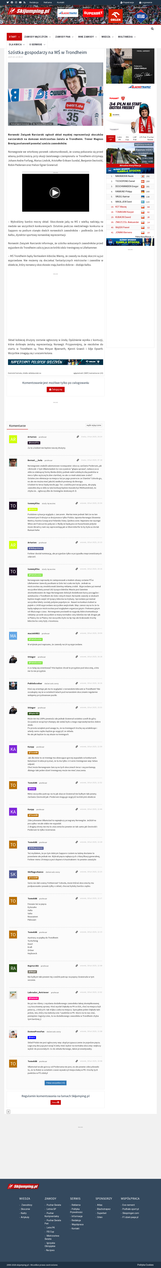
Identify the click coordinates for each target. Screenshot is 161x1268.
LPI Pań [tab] (142, 137)
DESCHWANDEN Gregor (127, 186)
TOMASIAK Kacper (124, 212)
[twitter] (8, 2)
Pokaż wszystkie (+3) (55, 1083)
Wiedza (106, 37)
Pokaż (54, 1102)
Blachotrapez (104, 1209)
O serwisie (35, 44)
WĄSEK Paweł (122, 227)
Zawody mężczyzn (36, 37)
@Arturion (33, 509)
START (13, 37)
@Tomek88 (33, 753)
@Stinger (32, 972)
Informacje (77, 1216)
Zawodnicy (26, 1205)
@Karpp (32, 789)
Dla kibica (15, 44)
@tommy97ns (34, 443)
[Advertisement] (130, 298)
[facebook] (12, 2)
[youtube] (20, 2)
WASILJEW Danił (123, 201)
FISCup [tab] (127, 138)
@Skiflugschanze (36, 549)
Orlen (100, 1217)
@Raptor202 (34, 714)
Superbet (101, 1213)
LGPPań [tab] (135, 138)
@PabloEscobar (35, 575)
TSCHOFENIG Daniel (125, 181)
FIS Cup (50, 1231)
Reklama (48, 2)
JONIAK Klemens (123, 232)
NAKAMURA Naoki (124, 176)
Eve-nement (128, 1205)
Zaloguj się (56, 389)
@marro (32, 1038)
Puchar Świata (54, 1205)
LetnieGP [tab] (111, 138)
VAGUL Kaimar (122, 196)
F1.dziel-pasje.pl (130, 1217)
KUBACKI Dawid (123, 217)
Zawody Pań (62, 37)
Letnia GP (51, 1209)
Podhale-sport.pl (130, 1209)
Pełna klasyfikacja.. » (144, 237)
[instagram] (16, 2)
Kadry (24, 1213)
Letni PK (51, 1227)
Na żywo (50, 1250)
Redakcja (34, 2)
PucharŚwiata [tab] (150, 138)
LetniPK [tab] (119, 138)
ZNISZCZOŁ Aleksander (127, 222)
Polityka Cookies (145, 1265)
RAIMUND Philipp (123, 191)
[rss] (24, 2)
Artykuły (25, 1217)
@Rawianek (33, 998)
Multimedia (125, 37)
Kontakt (60, 2)
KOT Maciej (121, 207)
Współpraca (77, 1224)
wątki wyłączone (94, 425)
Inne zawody (86, 37)
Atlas (99, 1205)
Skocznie (25, 1209)
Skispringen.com (130, 1213)
